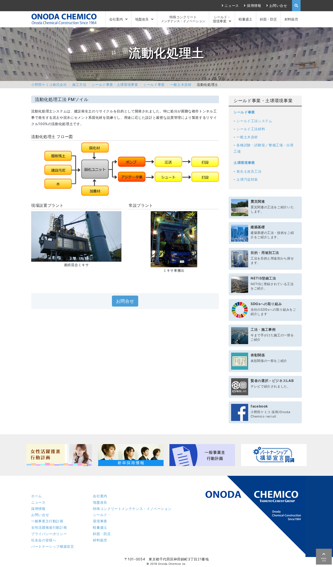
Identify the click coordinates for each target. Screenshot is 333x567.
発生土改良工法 (248, 171)
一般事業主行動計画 (47, 521)
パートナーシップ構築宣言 (52, 546)
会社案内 (116, 19)
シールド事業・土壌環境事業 (115, 84)
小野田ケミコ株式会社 (49, 84)
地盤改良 (142, 19)
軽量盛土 (245, 19)
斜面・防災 (268, 19)
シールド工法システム (254, 121)
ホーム (36, 496)
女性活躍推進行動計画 (49, 527)
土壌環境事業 (244, 162)
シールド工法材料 (250, 129)
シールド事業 (154, 84)
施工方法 (79, 84)
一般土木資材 (181, 84)
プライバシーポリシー (49, 534)
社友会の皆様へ (43, 540)
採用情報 (254, 5)
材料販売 (291, 19)
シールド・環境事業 (222, 19)
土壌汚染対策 (247, 179)
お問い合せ (278, 5)
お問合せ (125, 301)
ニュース (232, 5)
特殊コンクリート (183, 19)
